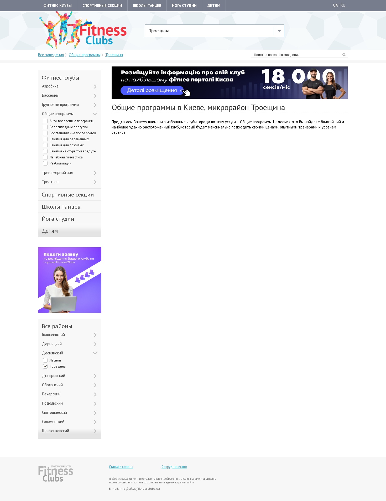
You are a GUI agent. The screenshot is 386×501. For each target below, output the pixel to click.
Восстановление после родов (73, 133)
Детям (213, 5)
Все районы (57, 326)
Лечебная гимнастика (66, 157)
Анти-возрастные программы (72, 121)
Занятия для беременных (69, 139)
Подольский (52, 403)
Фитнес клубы (57, 5)
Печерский (51, 394)
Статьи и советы (121, 466)
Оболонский (52, 385)
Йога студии (184, 5)
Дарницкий (52, 344)
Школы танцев (147, 5)
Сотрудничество (174, 466)
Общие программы (58, 113)
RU (343, 5)
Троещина (58, 366)
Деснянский (52, 353)
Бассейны (50, 95)
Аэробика (50, 86)
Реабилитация (60, 163)
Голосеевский (53, 334)
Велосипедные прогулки (69, 127)
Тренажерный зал (57, 172)
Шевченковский (55, 430)
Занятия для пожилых (67, 145)
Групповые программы (60, 104)
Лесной (55, 360)
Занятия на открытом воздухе (73, 151)
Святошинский (54, 412)
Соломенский (53, 421)
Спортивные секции (102, 5)
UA (335, 5)
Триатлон (50, 181)
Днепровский (53, 375)
